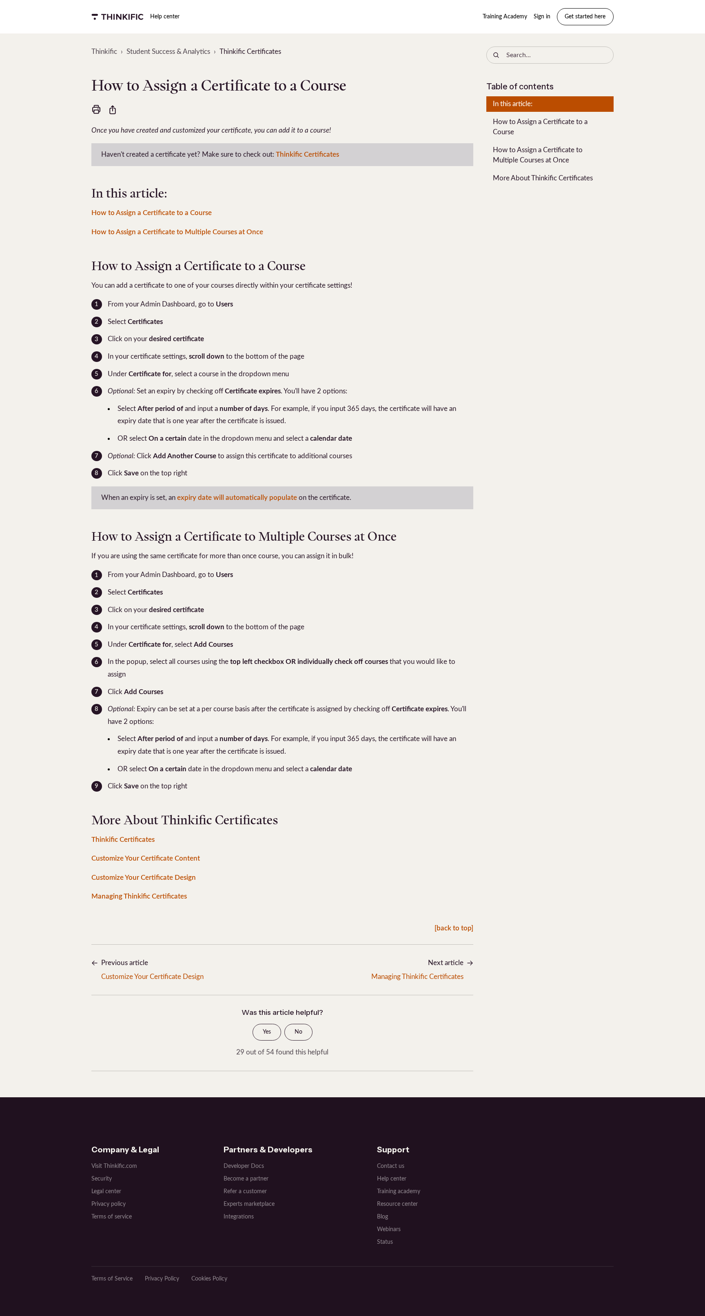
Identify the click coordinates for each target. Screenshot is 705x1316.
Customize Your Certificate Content (145, 858)
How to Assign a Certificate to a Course (151, 212)
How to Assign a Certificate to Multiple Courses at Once (177, 232)
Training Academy (505, 17)
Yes (267, 1032)
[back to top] (454, 928)
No (298, 1032)
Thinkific (104, 51)
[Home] (117, 16)
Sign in (542, 17)
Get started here (585, 17)
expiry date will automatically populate (237, 497)
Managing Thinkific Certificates (139, 896)
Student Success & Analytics (168, 51)
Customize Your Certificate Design (143, 877)
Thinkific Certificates (250, 51)
